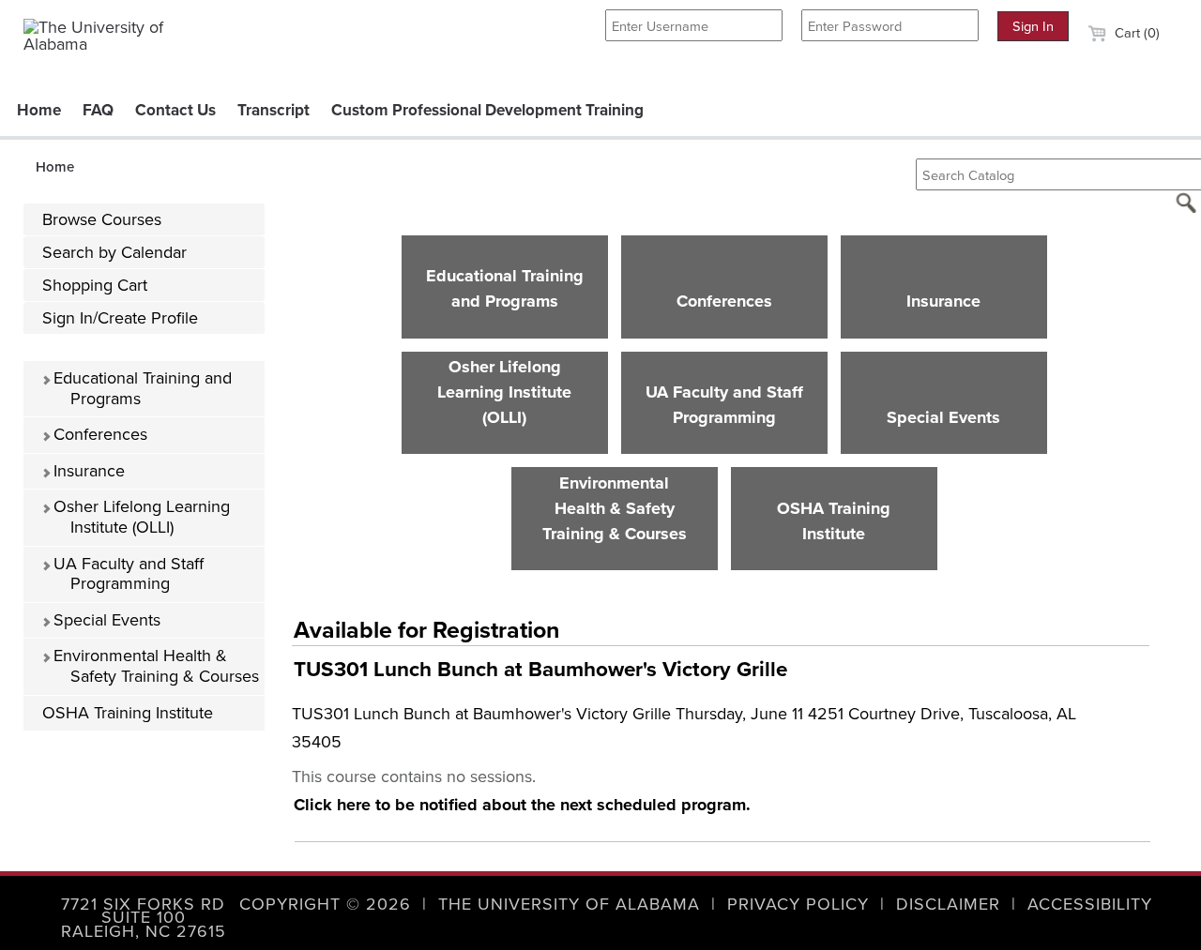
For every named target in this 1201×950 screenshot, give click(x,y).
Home (39, 110)
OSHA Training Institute (127, 713)
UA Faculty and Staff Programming (126, 573)
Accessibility (1089, 904)
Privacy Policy (798, 904)
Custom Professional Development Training (487, 110)
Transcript (273, 110)
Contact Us (175, 110)
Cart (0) (1135, 33)
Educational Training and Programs (140, 388)
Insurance (87, 471)
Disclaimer (948, 904)
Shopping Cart (94, 285)
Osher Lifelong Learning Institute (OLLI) (139, 516)
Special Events (104, 620)
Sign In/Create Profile (120, 318)
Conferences (98, 434)
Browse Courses (101, 219)
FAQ (98, 110)
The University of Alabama (569, 904)
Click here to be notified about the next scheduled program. (522, 804)
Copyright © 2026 (325, 904)
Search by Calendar (114, 252)
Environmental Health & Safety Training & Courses (154, 665)
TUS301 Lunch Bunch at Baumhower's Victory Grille (540, 669)
